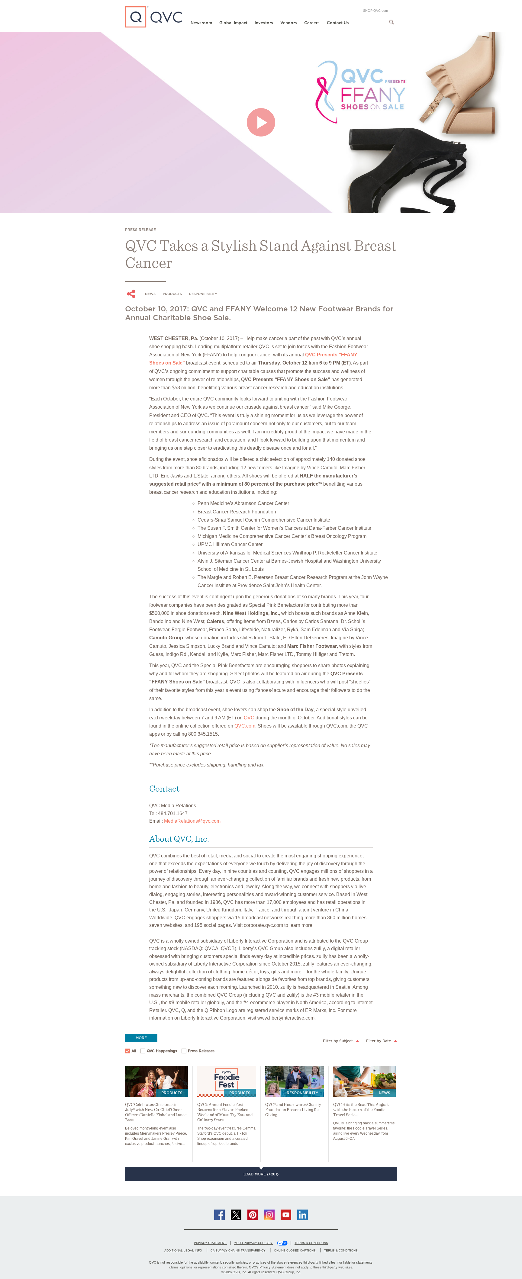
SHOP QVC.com (375, 10)
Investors (264, 23)
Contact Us (338, 23)
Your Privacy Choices (253, 1243)
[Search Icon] (391, 22)
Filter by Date (378, 1041)
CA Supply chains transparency (238, 1250)
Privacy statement (210, 1243)
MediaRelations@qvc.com (192, 821)
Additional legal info (183, 1250)
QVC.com (244, 725)
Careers (312, 23)
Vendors (288, 23)
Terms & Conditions (311, 1243)
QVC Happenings (159, 1052)
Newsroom (201, 23)
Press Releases (198, 1052)
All (133, 1051)
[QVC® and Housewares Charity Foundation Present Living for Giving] (294, 1081)
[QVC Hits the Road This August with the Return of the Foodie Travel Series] (364, 1081)
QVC (249, 717)
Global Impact (233, 23)
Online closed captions (295, 1250)
